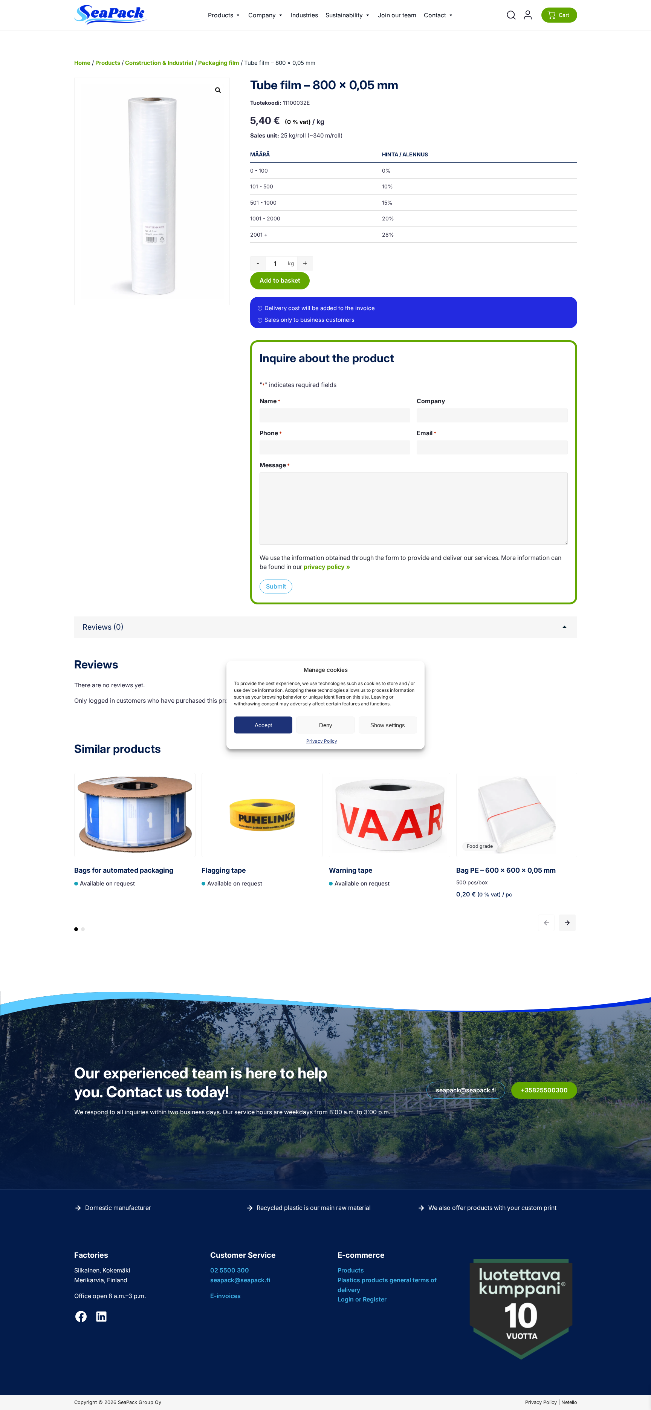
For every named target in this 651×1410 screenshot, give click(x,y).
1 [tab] (76, 932)
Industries (304, 15)
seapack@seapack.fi (466, 1090)
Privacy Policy (321, 741)
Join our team (397, 15)
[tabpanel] (135, 843)
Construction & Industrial (159, 62)
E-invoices (225, 1296)
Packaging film (218, 62)
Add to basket (280, 280)
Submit (276, 586)
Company (262, 15)
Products (220, 15)
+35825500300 (544, 1090)
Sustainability (344, 15)
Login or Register (362, 1299)
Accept (263, 725)
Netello (569, 1402)
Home (82, 62)
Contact (435, 15)
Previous (546, 923)
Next (567, 923)
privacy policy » (327, 566)
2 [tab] (83, 932)
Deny (325, 725)
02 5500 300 (229, 1270)
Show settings (387, 725)
